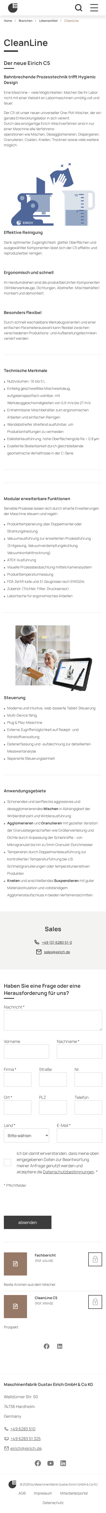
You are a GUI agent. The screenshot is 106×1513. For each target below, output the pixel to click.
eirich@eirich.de (26, 1448)
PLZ (42, 1097)
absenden (27, 1222)
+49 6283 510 (23, 1429)
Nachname (68, 1041)
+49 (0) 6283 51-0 (57, 942)
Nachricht (14, 1007)
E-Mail (64, 1125)
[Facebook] (46, 1346)
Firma (10, 1069)
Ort (8, 1097)
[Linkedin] (59, 1346)
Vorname (12, 1041)
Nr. (77, 1069)
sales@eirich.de (57, 951)
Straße (45, 1069)
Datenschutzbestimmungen (68, 1172)
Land (9, 1125)
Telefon (82, 1097)
